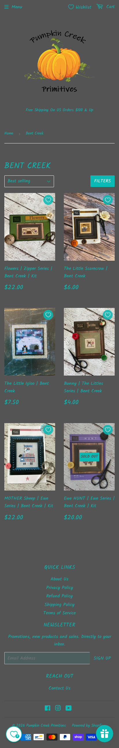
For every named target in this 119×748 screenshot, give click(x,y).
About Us (59, 579)
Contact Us (59, 688)
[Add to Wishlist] (48, 200)
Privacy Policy (59, 587)
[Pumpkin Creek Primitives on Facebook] (47, 709)
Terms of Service (59, 613)
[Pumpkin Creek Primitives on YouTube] (69, 709)
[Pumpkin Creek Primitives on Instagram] (58, 709)
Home (8, 133)
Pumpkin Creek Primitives (46, 726)
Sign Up (102, 658)
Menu (17, 7)
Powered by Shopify (87, 726)
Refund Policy (59, 596)
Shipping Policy (59, 604)
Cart (110, 6)
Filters (102, 181)
